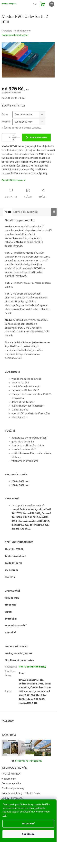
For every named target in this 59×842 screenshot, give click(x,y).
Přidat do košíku (38, 137)
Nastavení (28, 823)
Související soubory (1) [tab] (25, 212)
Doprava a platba (11, 783)
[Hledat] (34, 4)
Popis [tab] (7, 212)
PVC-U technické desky (32, 666)
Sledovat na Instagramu (28, 761)
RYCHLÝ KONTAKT (12, 774)
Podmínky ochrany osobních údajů (21, 793)
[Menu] (51, 4)
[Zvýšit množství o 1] (13, 135)
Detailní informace (12, 180)
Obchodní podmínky (13, 788)
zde (4, 815)
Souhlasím (28, 834)
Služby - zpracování (12, 798)
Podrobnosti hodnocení (15, 35)
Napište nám (9, 779)
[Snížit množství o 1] (13, 139)
